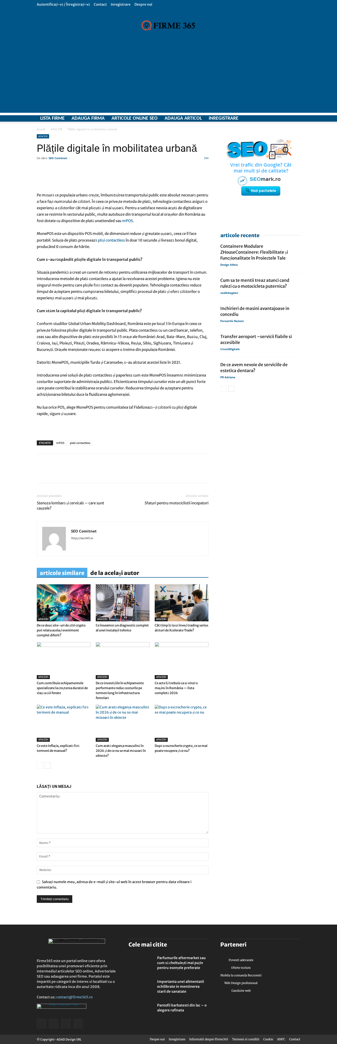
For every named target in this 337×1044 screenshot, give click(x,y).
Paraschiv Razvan (232, 321)
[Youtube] (296, 118)
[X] (279, 118)
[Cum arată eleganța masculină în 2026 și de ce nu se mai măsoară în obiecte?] (123, 723)
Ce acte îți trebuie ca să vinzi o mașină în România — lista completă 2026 (176, 688)
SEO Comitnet (58, 158)
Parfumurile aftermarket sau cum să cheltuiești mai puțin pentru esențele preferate (181, 963)
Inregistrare (121, 4)
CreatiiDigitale (230, 349)
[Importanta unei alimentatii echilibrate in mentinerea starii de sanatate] (141, 987)
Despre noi (143, 4)
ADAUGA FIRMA (88, 118)
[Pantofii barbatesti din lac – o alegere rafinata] (141, 1011)
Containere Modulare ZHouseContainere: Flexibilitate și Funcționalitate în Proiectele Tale (254, 252)
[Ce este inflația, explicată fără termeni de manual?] (64, 723)
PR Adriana (227, 377)
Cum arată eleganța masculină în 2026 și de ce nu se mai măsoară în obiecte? (121, 751)
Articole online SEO (135, 118)
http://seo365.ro (82, 538)
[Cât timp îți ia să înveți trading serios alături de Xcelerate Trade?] (181, 602)
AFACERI (56, 129)
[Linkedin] (53, 473)
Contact (100, 4)
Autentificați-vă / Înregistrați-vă (63, 4)
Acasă (41, 129)
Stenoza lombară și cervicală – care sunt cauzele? (70, 506)
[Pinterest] (76, 473)
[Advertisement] (168, 78)
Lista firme (52, 118)
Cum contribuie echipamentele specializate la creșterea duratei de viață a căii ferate (62, 688)
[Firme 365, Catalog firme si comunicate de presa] (168, 25)
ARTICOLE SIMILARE (62, 572)
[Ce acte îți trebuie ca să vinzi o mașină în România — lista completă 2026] (181, 660)
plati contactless (80, 443)
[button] (296, 4)
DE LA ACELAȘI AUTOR (114, 572)
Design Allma (229, 264)
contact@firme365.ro (74, 997)
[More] (183, 178)
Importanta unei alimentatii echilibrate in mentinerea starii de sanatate (180, 986)
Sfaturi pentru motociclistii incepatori (176, 503)
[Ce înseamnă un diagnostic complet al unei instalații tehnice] (123, 602)
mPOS (60, 443)
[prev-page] (40, 765)
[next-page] (48, 765)
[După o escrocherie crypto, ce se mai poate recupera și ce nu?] (181, 723)
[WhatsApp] (64, 473)
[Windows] (288, 118)
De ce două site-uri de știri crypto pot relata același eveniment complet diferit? (61, 630)
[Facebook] (270, 118)
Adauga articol (183, 118)
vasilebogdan (229, 293)
